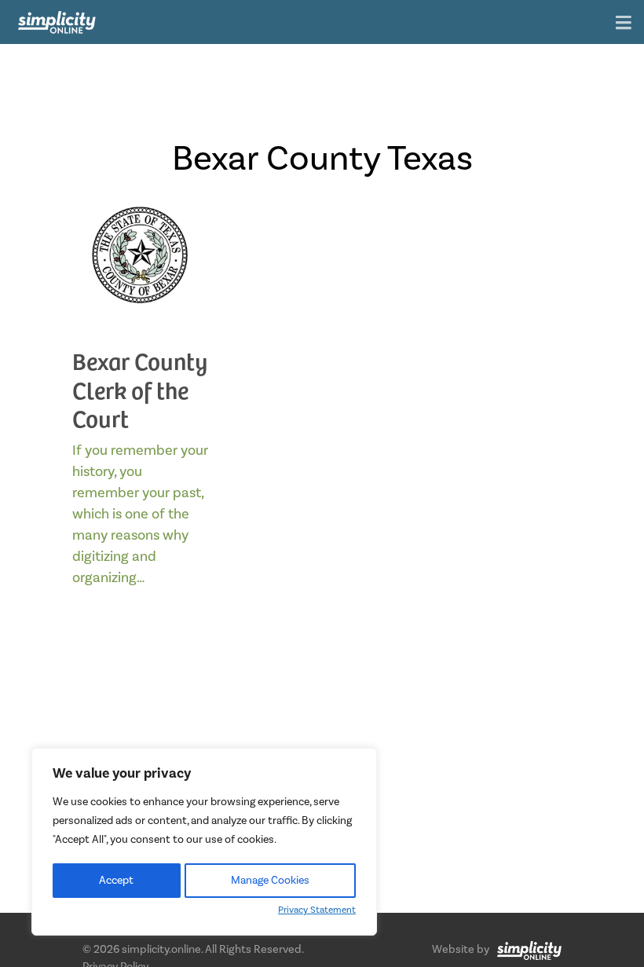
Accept (116, 881)
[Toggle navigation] (623, 23)
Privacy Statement (317, 910)
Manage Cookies (270, 881)
